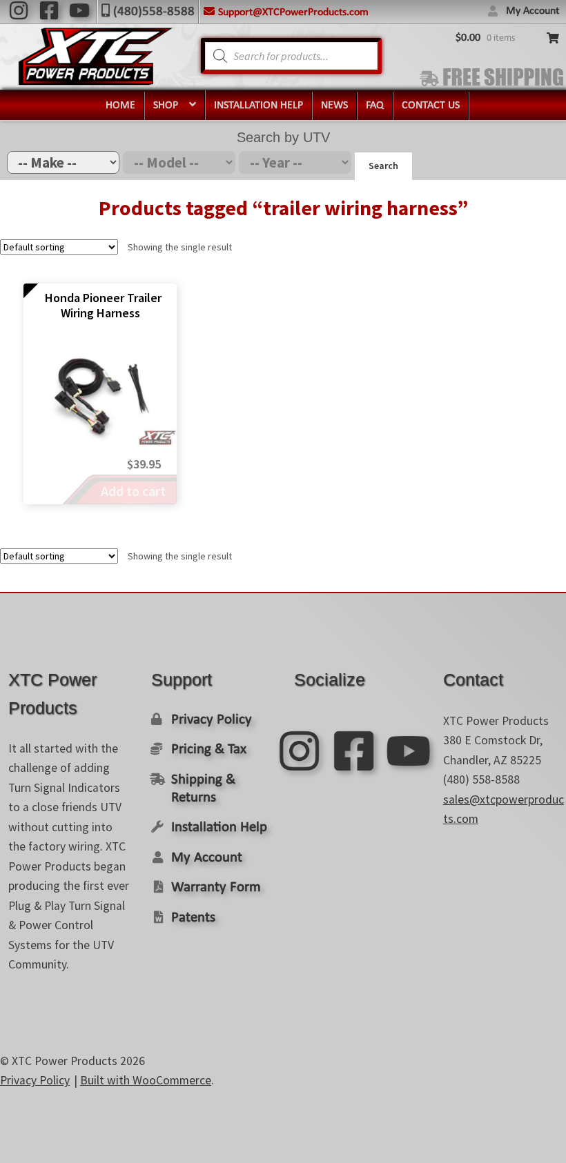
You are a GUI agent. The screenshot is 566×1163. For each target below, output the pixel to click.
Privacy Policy (211, 720)
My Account (532, 11)
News (334, 105)
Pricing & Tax (208, 749)
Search (383, 165)
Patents (193, 918)
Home (120, 105)
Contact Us (431, 105)
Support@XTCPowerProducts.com (293, 12)
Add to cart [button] (133, 490)
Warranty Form (216, 887)
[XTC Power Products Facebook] (49, 10)
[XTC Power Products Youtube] (79, 10)
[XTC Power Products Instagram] (18, 10)
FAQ (375, 105)
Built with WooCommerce (145, 1080)
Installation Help (258, 105)
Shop (165, 105)
